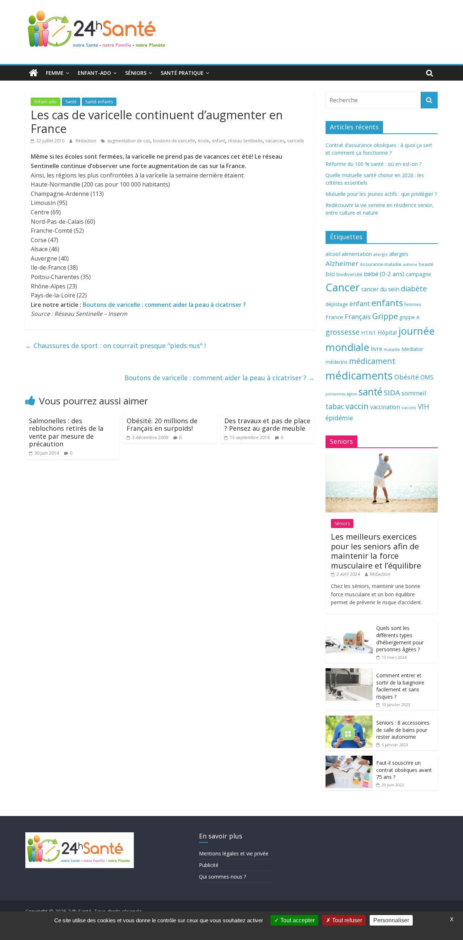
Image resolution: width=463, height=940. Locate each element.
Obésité (406, 377)
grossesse (343, 332)
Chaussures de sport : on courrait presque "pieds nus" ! (115, 345)
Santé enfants (99, 102)
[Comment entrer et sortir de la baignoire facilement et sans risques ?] (349, 672)
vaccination (385, 407)
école (203, 141)
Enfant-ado (94, 72)
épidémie (339, 417)
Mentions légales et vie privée (233, 853)
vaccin (357, 406)
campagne (418, 274)
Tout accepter (297, 920)
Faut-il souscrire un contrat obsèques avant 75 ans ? (404, 769)
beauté (426, 264)
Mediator (412, 348)
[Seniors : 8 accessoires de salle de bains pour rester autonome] (349, 719)
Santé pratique (182, 72)
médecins (337, 362)
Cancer (343, 287)
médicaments (359, 375)
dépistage (337, 304)
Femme (55, 72)
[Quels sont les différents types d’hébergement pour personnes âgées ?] (349, 624)
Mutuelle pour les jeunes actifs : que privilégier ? (381, 193)
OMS (426, 377)
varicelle (295, 141)
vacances (275, 141)
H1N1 (368, 332)
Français (358, 316)
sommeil (414, 393)
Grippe (385, 316)
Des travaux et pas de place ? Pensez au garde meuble (267, 424)
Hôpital (387, 332)
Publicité (208, 865)
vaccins (409, 407)
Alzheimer (342, 263)
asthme (410, 264)
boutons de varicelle (174, 141)
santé (370, 391)
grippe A (409, 317)
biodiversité (349, 274)
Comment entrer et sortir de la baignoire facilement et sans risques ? (400, 686)
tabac (335, 406)
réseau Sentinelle (245, 141)
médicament (372, 361)
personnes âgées (341, 393)
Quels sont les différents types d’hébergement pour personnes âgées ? (400, 638)
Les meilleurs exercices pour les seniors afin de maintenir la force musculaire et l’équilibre (376, 550)
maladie (392, 349)
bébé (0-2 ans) (384, 274)
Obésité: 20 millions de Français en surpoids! (162, 424)
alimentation (357, 253)
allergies (398, 253)
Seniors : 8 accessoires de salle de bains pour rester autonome (402, 729)
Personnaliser (391, 920)
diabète (414, 288)
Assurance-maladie (381, 264)
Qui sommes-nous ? (222, 876)
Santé (71, 102)
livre (376, 349)
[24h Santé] (33, 73)
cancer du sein (380, 289)
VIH (423, 406)
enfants (387, 303)
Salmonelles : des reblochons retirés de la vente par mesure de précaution (66, 432)
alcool (333, 253)
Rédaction (86, 141)
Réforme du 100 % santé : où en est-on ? (373, 163)
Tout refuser (346, 920)
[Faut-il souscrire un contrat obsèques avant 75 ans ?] (349, 759)
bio (330, 274)
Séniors (135, 72)
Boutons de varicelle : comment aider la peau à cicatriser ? (164, 305)
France (334, 317)
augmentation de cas (128, 141)
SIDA (392, 392)
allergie (380, 254)
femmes (412, 304)
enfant (218, 141)
